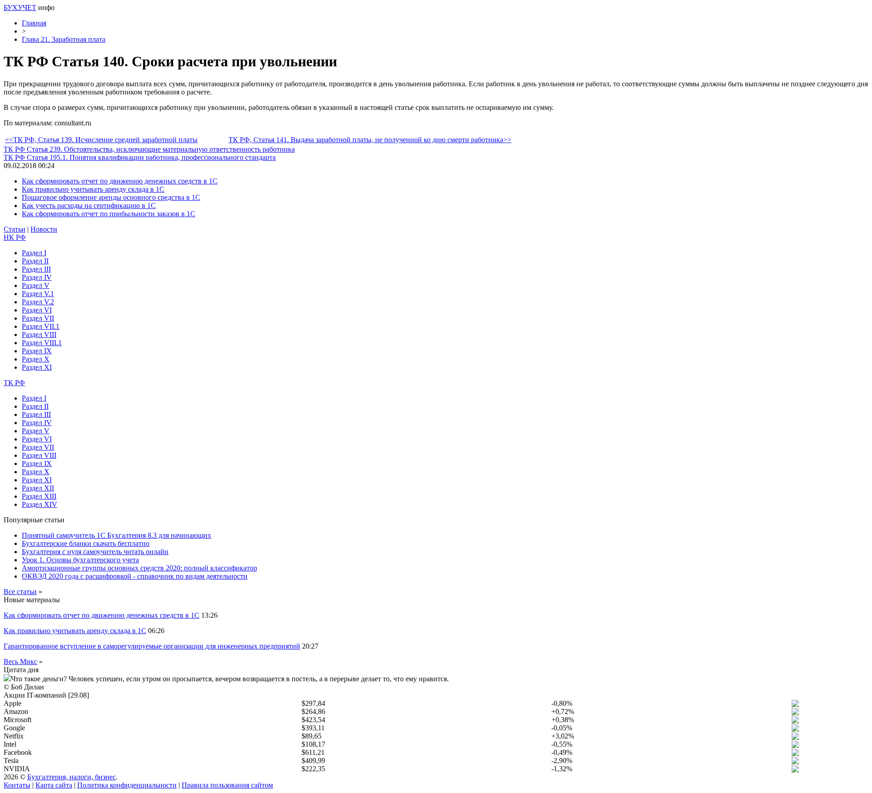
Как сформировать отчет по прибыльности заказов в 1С (108, 214)
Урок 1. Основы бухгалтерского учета (80, 560)
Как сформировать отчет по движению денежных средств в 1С (120, 181)
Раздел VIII (39, 334)
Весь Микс (20, 661)
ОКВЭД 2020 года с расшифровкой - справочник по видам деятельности (135, 576)
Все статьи (20, 591)
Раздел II (35, 261)
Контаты (17, 785)
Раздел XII (38, 488)
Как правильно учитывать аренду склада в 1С (93, 189)
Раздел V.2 (38, 302)
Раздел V (36, 285)
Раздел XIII (39, 496)
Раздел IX (37, 351)
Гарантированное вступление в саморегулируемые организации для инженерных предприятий (152, 646)
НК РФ (15, 237)
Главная (34, 23)
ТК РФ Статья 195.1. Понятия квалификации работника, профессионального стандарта (140, 157)
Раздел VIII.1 (42, 343)
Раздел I (34, 253)
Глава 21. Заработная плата (63, 39)
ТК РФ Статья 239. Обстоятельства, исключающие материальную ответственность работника (149, 149)
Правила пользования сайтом (227, 785)
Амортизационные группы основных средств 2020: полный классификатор (139, 568)
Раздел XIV (39, 504)
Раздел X (36, 359)
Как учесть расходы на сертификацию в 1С (89, 205)
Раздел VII (38, 318)
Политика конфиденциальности (127, 785)
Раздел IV (37, 277)
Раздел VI (37, 310)
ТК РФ (14, 383)
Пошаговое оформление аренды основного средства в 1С (111, 197)
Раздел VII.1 (40, 326)
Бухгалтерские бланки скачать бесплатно (85, 543)
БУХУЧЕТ (20, 7)
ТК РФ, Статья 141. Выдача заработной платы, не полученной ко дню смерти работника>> (369, 140)
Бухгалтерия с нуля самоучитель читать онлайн (95, 551)
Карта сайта (53, 785)
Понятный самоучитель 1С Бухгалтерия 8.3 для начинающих (116, 535)
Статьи (14, 229)
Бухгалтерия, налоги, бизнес (71, 777)
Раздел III (36, 269)
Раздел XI (37, 367)
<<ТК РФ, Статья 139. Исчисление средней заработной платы (101, 140)
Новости (43, 229)
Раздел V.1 (38, 293)
